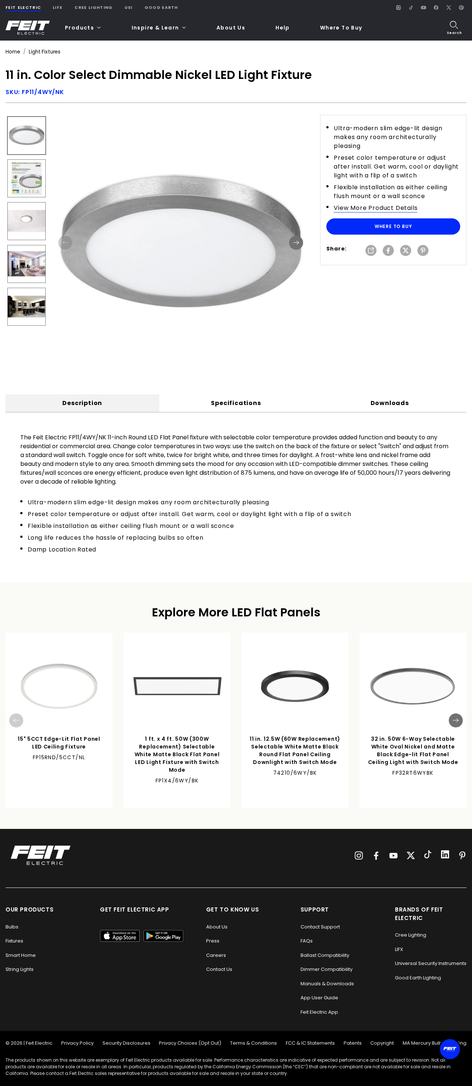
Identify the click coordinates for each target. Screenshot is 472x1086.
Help (282, 27)
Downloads (390, 403)
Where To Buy (341, 27)
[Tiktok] (428, 855)
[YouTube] (423, 7)
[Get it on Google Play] (163, 936)
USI (129, 7)
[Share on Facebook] (388, 251)
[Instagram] (398, 7)
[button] (83, 28)
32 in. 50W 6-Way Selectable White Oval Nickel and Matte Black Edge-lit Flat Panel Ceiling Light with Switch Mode (413, 750)
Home (13, 51)
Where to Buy (393, 226)
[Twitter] (411, 855)
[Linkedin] (445, 855)
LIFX (58, 7)
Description (82, 403)
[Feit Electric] (28, 28)
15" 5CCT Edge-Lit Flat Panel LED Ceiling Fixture (59, 742)
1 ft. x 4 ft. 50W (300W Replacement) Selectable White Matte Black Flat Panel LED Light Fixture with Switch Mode (177, 754)
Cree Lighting (93, 7)
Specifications (236, 403)
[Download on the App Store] (120, 936)
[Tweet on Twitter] (405, 251)
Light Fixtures (44, 51)
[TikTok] (410, 7)
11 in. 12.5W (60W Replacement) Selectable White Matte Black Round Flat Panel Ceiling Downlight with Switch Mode (295, 750)
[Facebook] (435, 7)
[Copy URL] (370, 251)
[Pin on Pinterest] (422, 251)
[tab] (82, 403)
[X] (448, 7)
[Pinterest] (460, 7)
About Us (230, 27)
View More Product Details (375, 208)
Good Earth (161, 7)
